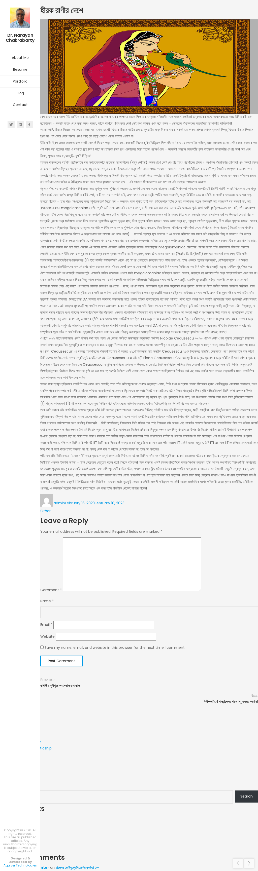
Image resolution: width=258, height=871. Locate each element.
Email (46, 624)
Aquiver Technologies (20, 865)
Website (47, 636)
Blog (20, 93)
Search (6, 784)
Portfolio (20, 81)
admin (59, 503)
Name (47, 600)
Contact (20, 104)
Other (45, 510)
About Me (20, 57)
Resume (20, 69)
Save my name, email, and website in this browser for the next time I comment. (115, 647)
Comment (51, 589)
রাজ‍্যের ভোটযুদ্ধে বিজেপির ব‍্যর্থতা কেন (77, 867)
